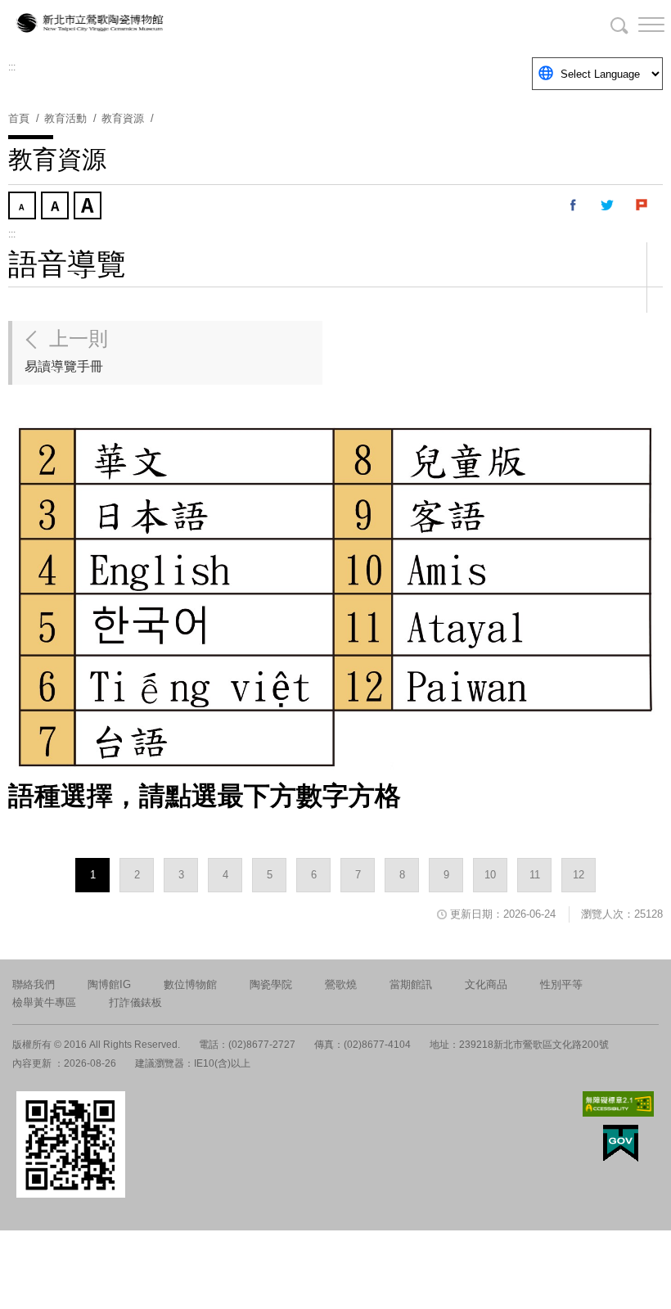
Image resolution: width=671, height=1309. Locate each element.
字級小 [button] (24, 207)
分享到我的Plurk (642, 205)
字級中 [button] (56, 207)
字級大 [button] (89, 207)
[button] (638, 24)
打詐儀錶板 (135, 1002)
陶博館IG (109, 984)
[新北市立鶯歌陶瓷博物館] (90, 24)
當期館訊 (411, 984)
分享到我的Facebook (574, 205)
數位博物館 (190, 984)
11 (534, 875)
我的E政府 (620, 1143)
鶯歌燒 (341, 984)
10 (490, 875)
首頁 (18, 118)
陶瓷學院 (271, 984)
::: (12, 67)
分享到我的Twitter (608, 205)
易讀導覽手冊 (66, 350)
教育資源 (122, 118)
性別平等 (561, 984)
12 (578, 875)
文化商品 (486, 984)
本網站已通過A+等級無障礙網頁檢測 (619, 1104)
